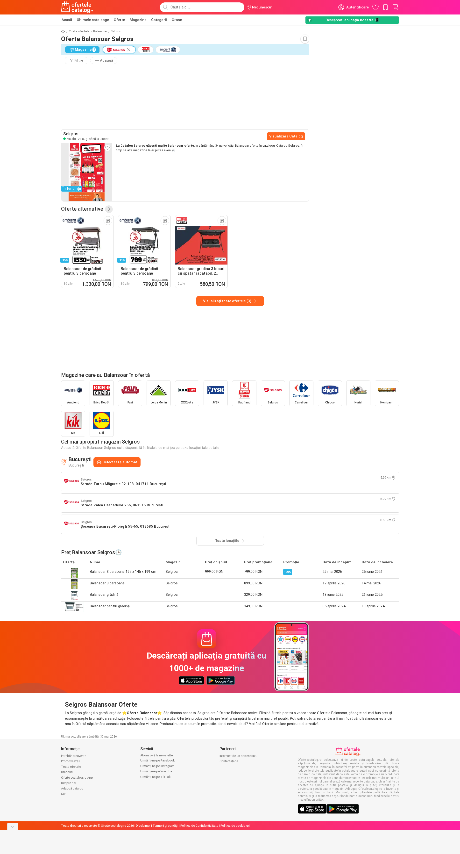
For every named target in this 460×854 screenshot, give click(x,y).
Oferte (119, 20)
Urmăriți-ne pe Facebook (157, 760)
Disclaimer (143, 825)
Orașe (177, 20)
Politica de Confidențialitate (199, 825)
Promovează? (70, 761)
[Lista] (395, 7)
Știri (63, 794)
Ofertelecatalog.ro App (77, 777)
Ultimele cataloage (93, 20)
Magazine (138, 20)
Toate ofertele (79, 31)
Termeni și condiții (165, 825)
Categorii (159, 20)
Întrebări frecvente (73, 756)
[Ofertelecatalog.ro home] (77, 7)
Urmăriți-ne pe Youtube (156, 771)
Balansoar (100, 31)
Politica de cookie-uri (235, 825)
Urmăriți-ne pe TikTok (155, 777)
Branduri (67, 772)
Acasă (67, 20)
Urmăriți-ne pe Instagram (157, 766)
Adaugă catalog (72, 788)
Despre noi (68, 783)
